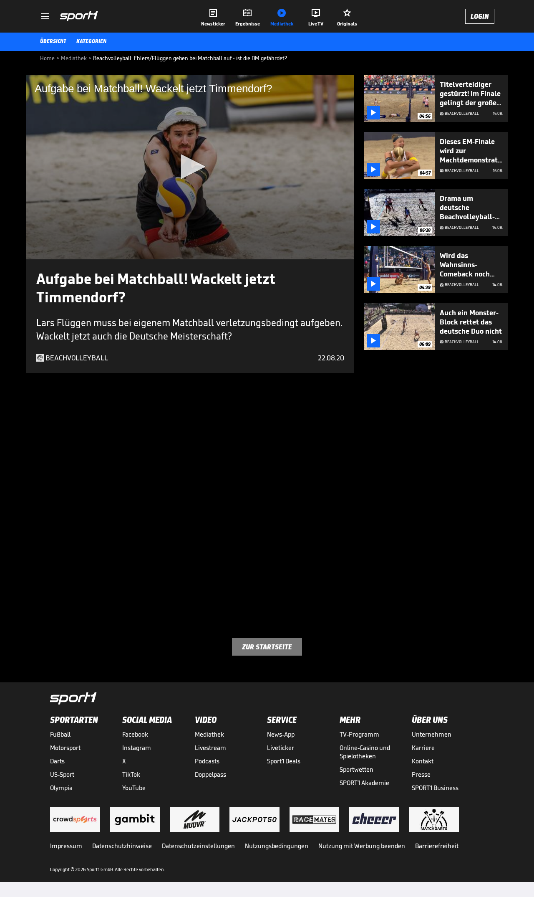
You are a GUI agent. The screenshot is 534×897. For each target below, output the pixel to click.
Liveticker (280, 748)
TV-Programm (359, 734)
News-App (281, 734)
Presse (421, 774)
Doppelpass (210, 774)
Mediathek (209, 734)
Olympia (61, 788)
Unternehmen (431, 734)
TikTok (131, 774)
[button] (190, 166)
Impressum (66, 846)
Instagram (136, 748)
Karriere (423, 748)
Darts (57, 761)
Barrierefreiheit (436, 846)
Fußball (60, 734)
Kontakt (422, 761)
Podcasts (207, 761)
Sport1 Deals (283, 761)
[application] (190, 167)
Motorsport (65, 748)
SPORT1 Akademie (364, 783)
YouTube (134, 788)
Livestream (210, 748)
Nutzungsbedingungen (276, 846)
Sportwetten (356, 769)
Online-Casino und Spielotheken (365, 752)
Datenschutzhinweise (122, 846)
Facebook (135, 734)
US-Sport (62, 774)
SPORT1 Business (435, 788)
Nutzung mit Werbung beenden (361, 846)
